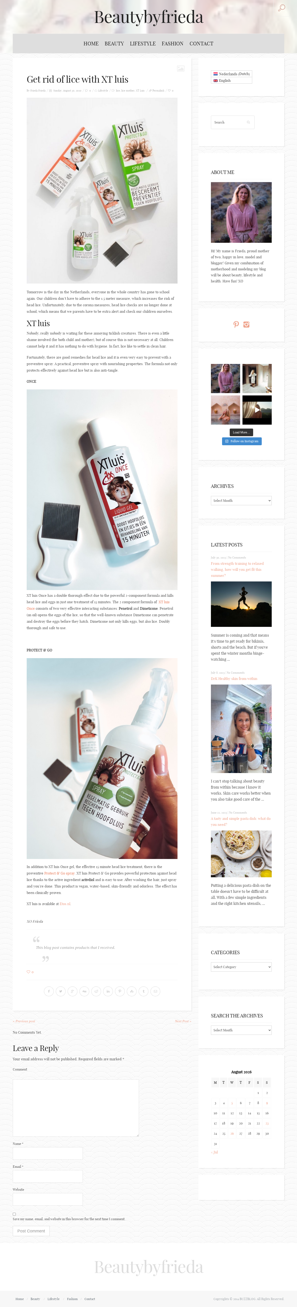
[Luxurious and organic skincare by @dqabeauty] (225, 378)
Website (18, 1189)
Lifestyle (143, 43)
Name (18, 1144)
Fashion (173, 43)
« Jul (214, 1152)
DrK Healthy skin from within (234, 678)
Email (18, 1167)
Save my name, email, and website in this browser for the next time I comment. (69, 1219)
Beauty (114, 43)
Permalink (158, 90)
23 (267, 1123)
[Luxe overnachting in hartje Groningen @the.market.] (257, 378)
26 (232, 1133)
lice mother (128, 90)
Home (91, 43)
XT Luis (140, 90)
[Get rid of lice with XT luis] (102, 190)
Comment (20, 1069)
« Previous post (24, 1021)
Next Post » (183, 1021)
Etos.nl (65, 904)
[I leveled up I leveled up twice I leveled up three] (257, 410)
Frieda (41, 90)
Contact (201, 43)
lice (118, 90)
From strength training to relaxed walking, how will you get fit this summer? (237, 569)
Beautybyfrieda (148, 16)
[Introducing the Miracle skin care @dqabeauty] (225, 410)
